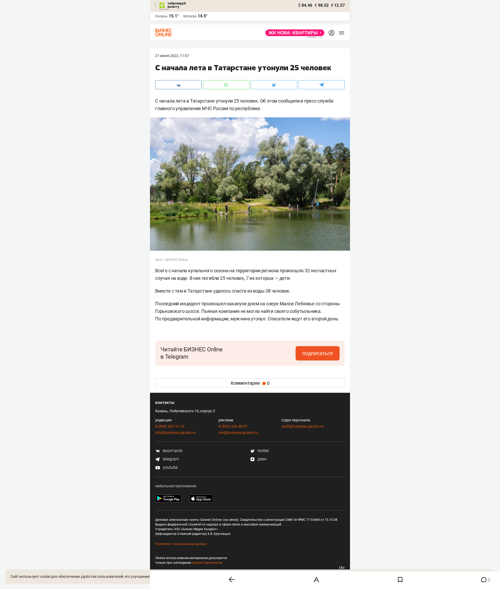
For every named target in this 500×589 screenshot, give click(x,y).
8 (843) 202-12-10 (169, 426)
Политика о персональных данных (181, 544)
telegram (170, 459)
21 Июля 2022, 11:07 (172, 56)
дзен (261, 459)
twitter (263, 450)
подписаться (317, 353)
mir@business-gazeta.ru (238, 432)
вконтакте (172, 450)
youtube (170, 467)
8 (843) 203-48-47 (233, 426)
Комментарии (250, 383)
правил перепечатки (207, 563)
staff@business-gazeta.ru (303, 426)
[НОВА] (293, 32)
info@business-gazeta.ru (175, 432)
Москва (190, 16)
